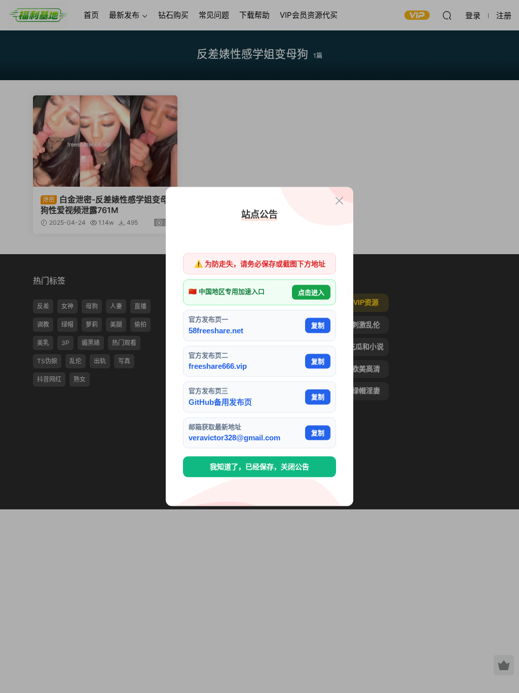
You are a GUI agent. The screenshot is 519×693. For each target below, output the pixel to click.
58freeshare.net (216, 330)
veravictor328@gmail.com (234, 437)
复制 (317, 325)
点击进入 (311, 292)
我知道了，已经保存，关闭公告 (259, 467)
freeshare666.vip (218, 366)
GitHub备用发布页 (220, 401)
